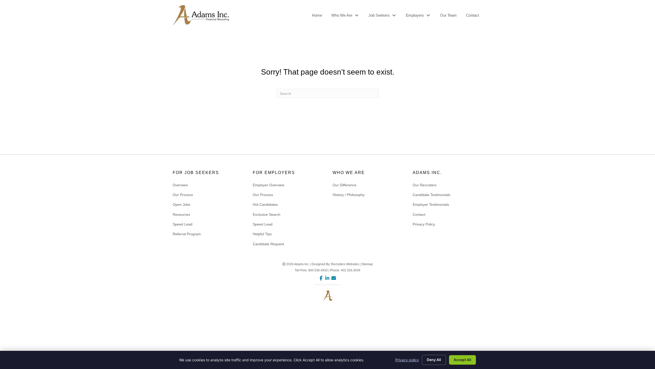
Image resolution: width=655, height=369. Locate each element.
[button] (356, 15)
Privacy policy (407, 360)
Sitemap (367, 264)
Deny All (434, 359)
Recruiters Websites (345, 264)
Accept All (462, 359)
